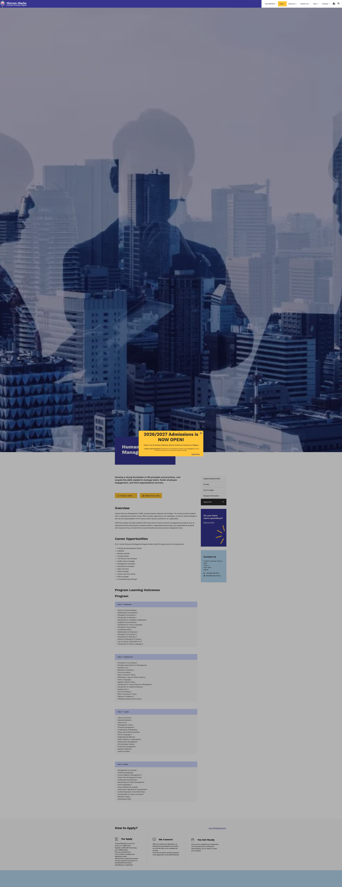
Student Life (304, 4)
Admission (292, 4)
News (315, 4)
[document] (171, 443)
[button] (201, 433)
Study (281, 4)
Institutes (325, 4)
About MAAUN (270, 4)
